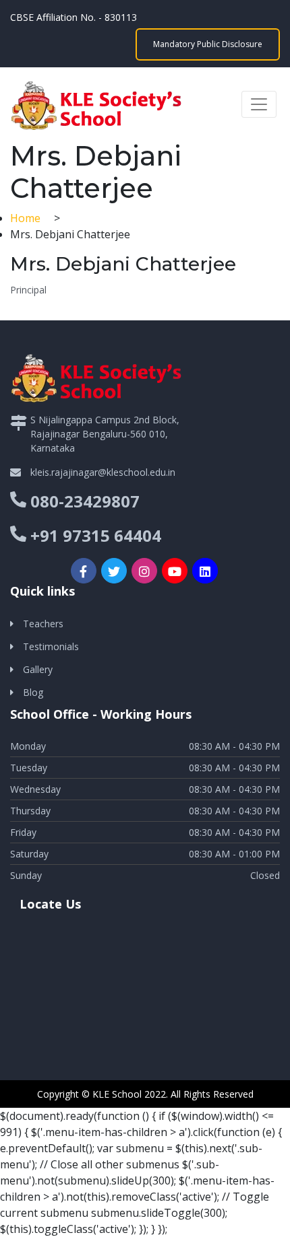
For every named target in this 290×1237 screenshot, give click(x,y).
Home (26, 218)
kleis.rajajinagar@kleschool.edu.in (102, 472)
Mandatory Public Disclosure (207, 44)
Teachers (43, 623)
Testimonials (51, 646)
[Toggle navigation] (259, 104)
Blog (33, 692)
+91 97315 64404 (95, 535)
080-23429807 (85, 501)
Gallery (38, 669)
